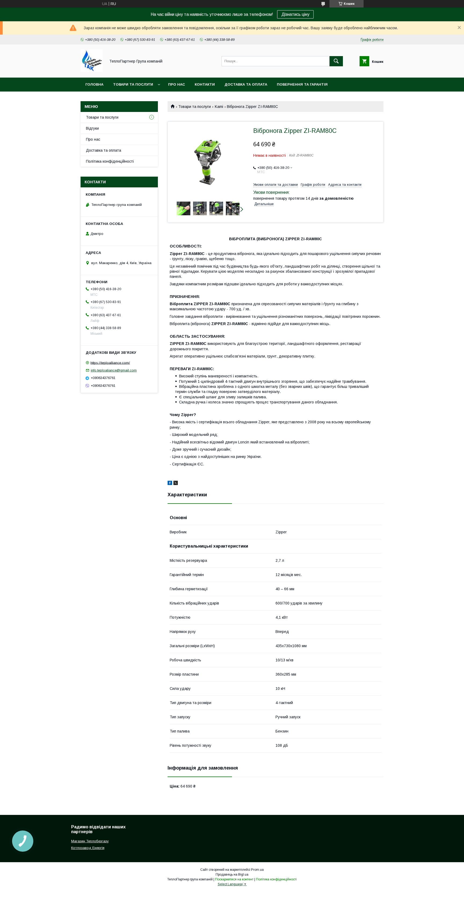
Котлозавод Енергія (87, 848)
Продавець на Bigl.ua (232, 874)
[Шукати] (336, 61)
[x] (175, 484)
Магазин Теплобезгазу (90, 841)
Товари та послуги (133, 84)
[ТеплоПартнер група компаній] (92, 70)
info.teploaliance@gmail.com (114, 370)
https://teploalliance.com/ (110, 362)
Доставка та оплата (245, 84)
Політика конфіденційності (110, 161)
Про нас (176, 84)
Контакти (205, 84)
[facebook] (170, 484)
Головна (94, 84)
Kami (219, 106)
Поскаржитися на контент (234, 879)
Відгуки (92, 128)
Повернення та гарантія (302, 84)
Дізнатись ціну (295, 14)
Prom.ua (257, 870)
